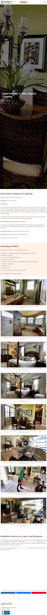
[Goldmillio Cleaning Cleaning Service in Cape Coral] (6, 2)
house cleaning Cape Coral (30, 541)
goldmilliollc (6, 100)
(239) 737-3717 (23, 2)
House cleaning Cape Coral (22, 548)
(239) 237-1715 (7, 610)
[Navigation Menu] (44, 2)
